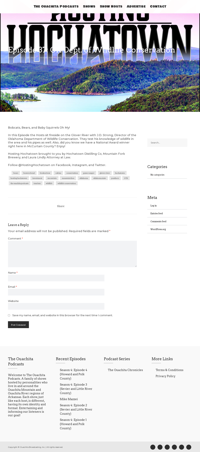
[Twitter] (74, 205)
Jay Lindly (31, 57)
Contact (158, 6)
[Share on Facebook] (69, 205)
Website (13, 301)
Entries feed (156, 213)
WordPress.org (158, 229)
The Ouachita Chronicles (125, 370)
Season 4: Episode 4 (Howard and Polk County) (73, 374)
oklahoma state (99, 178)
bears (15, 172)
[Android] (181, 447)
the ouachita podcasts (19, 183)
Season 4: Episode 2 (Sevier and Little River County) (76, 409)
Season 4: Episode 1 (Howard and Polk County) (73, 424)
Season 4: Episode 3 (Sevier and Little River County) (76, 389)
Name (13, 272)
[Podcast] (174, 447)
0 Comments (93, 57)
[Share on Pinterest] (80, 205)
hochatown (120, 172)
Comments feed (158, 221)
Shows (89, 6)
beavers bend (29, 172)
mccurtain (52, 178)
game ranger (88, 172)
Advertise (136, 6)
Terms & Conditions (169, 370)
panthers (115, 178)
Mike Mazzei (69, 399)
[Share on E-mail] (86, 205)
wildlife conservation (67, 183)
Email (12, 286)
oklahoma (84, 178)
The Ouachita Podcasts (56, 6)
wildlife (49, 183)
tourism (37, 183)
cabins (58, 172)
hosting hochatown (19, 178)
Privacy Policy (165, 376)
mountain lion (68, 178)
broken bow (45, 172)
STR (126, 178)
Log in (153, 205)
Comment (15, 238)
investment (37, 178)
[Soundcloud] (188, 447)
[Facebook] (152, 447)
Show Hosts (111, 6)
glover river (105, 172)
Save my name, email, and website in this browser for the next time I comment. (62, 315)
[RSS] (167, 447)
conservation (72, 172)
